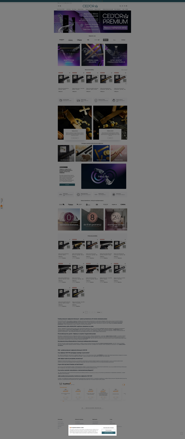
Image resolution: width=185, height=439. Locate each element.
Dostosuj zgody (108, 430)
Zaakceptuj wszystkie (108, 432)
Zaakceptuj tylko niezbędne (108, 427)
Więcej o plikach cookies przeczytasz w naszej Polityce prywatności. (85, 432)
